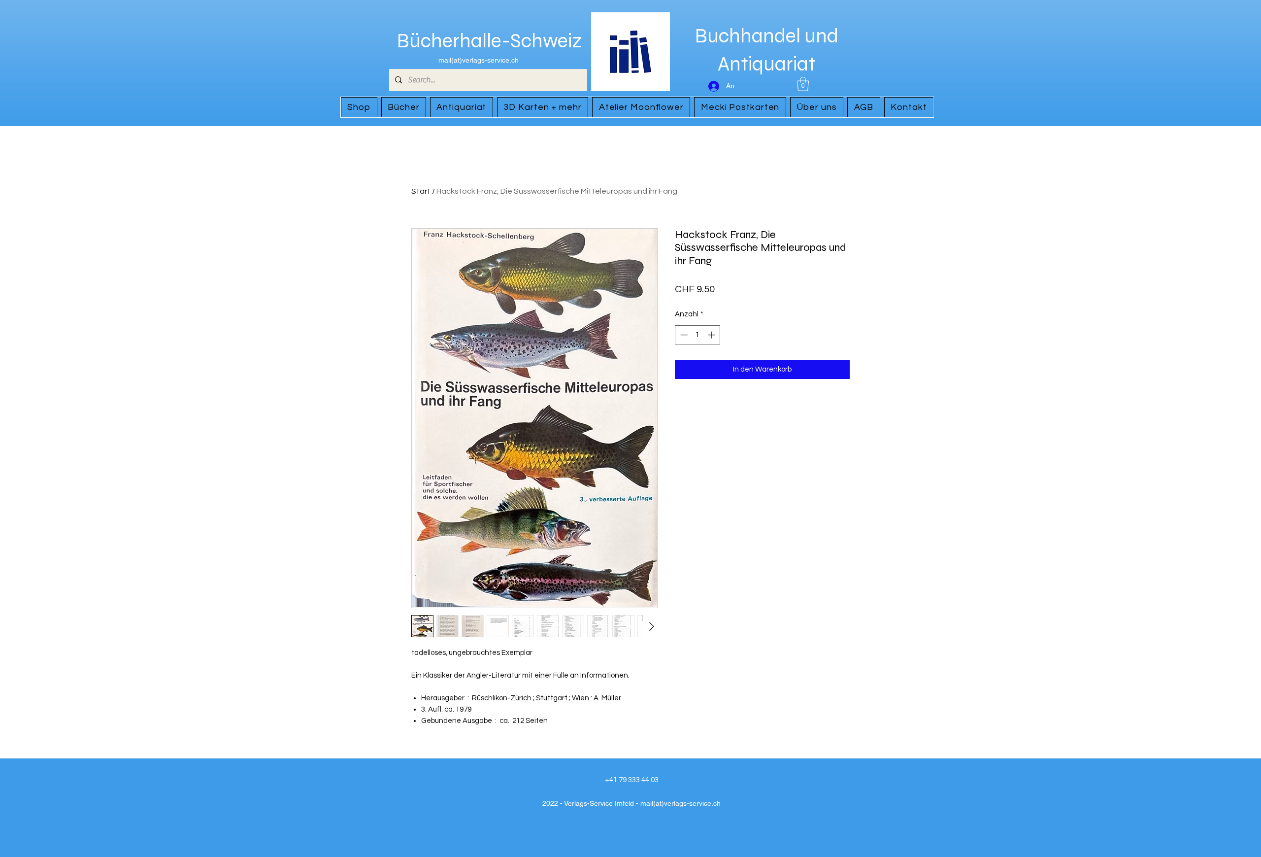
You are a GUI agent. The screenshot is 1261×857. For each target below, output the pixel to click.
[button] (803, 84)
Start (421, 191)
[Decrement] (683, 335)
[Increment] (712, 335)
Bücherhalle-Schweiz (489, 41)
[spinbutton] (698, 335)
